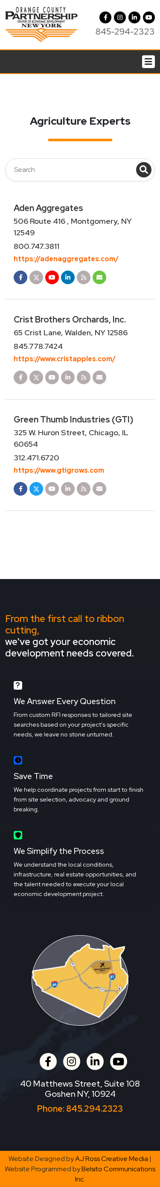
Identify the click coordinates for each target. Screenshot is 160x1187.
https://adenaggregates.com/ (66, 258)
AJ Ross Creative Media (111, 1158)
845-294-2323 (125, 31)
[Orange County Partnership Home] (41, 23)
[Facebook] (105, 17)
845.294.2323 (94, 1108)
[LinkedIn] (134, 17)
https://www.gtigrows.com (59, 470)
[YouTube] (149, 17)
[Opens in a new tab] (20, 277)
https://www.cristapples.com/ (65, 358)
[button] (120, 17)
